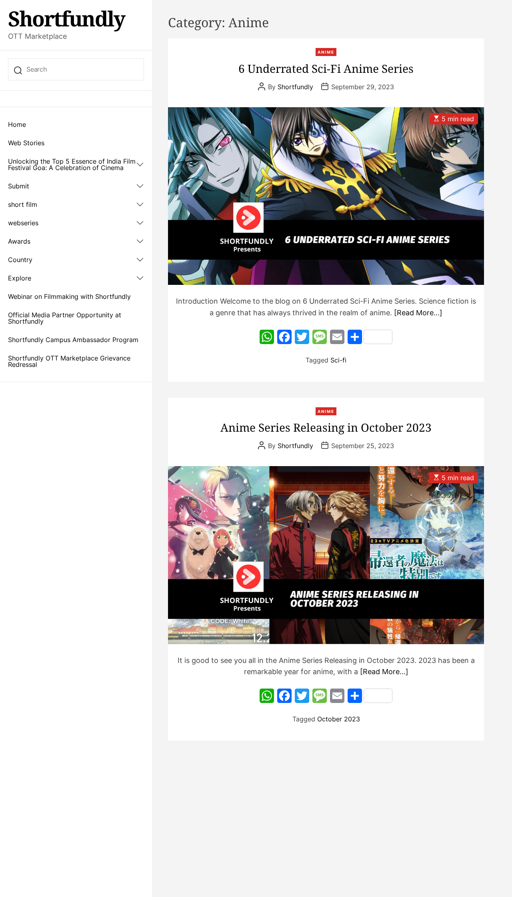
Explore (19, 278)
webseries (23, 223)
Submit (18, 186)
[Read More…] (418, 312)
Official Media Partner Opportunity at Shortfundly (64, 318)
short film (22, 204)
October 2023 (338, 719)
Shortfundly (66, 18)
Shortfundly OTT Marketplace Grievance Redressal (69, 361)
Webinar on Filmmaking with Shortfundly (69, 296)
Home (17, 124)
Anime (326, 52)
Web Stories (26, 143)
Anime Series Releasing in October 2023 (326, 427)
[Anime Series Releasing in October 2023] (326, 555)
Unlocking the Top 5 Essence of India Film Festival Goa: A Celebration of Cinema (72, 164)
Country (20, 260)
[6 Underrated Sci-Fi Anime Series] (326, 196)
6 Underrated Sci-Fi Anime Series (326, 68)
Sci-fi (338, 360)
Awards (19, 241)
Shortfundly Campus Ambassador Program (73, 340)
